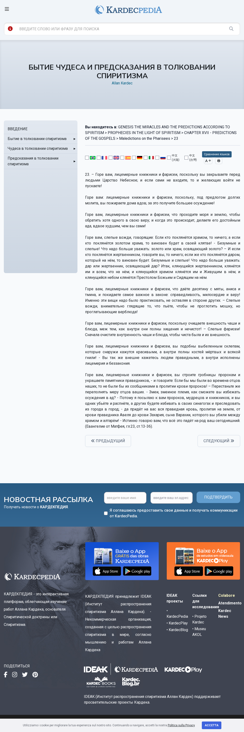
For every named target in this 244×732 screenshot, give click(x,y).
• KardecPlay (177, 623)
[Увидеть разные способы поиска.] (10, 28)
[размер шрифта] (208, 160)
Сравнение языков (217, 154)
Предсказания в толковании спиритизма (33, 161)
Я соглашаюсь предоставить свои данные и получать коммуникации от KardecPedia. (174, 513)
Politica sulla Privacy (181, 725)
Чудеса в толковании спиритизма (38, 148)
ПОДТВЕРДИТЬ (218, 497)
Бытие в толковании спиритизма (37, 138)
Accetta (212, 725)
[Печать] (218, 160)
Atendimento (230, 603)
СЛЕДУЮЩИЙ (216, 441)
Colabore (226, 595)
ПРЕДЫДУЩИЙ (110, 441)
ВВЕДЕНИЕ (17, 129)
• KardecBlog (177, 630)
